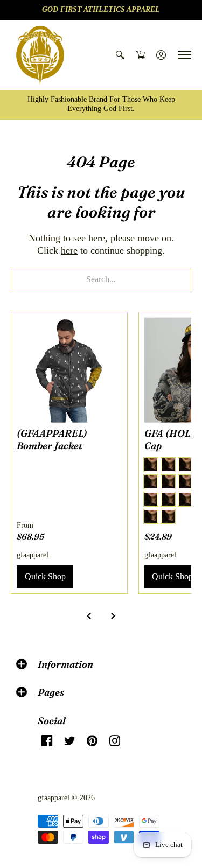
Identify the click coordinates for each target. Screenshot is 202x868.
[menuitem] (120, 55)
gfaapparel (32, 555)
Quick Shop (45, 576)
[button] (120, 55)
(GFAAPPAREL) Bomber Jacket (52, 439)
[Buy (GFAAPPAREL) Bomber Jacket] (69, 370)
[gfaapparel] (40, 55)
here (69, 250)
